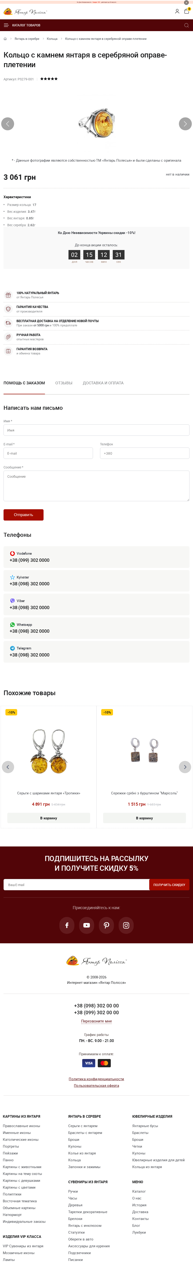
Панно (8, 1160)
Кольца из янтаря (147, 1166)
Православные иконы (21, 1125)
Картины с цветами (19, 1187)
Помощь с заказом (24, 383)
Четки (137, 1146)
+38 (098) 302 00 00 (96, 1005)
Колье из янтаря (82, 1153)
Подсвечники (79, 1252)
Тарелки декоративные (87, 1211)
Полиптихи (12, 1194)
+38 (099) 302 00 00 (96, 1012)
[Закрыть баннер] (186, 2)
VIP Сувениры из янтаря (23, 1246)
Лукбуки (139, 1232)
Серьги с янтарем (82, 1125)
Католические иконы (21, 1139)
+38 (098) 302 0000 (29, 583)
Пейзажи (10, 1153)
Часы (72, 1198)
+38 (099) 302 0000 (29, 560)
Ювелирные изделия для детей (158, 1160)
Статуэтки (76, 1232)
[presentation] (7, 123)
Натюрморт (12, 1214)
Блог (136, 1225)
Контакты (140, 1218)
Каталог (139, 1191)
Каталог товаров (26, 25)
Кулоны (74, 1146)
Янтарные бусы (145, 1125)
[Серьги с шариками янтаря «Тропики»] (48, 752)
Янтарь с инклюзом (84, 1225)
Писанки (75, 1259)
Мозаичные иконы (19, 1252)
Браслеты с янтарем (85, 1132)
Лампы (9, 1259)
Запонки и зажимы (84, 1166)
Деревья (75, 1205)
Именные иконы (17, 1132)
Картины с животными (22, 1166)
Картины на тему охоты (22, 1173)
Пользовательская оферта (96, 1085)
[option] (63, 386)
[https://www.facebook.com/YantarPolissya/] (66, 925)
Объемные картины (19, 1207)
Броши (73, 1139)
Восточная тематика (20, 1201)
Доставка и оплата (103, 383)
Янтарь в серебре (27, 39)
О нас (136, 1198)
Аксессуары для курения (89, 1246)
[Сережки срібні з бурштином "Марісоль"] (144, 752)
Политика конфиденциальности (96, 1078)
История (139, 1205)
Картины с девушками (21, 1180)
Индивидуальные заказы (24, 1221)
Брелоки (75, 1218)
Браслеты (140, 1132)
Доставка (140, 1211)
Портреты (11, 1146)
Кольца (52, 39)
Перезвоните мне (96, 1021)
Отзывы (63, 383)
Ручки (73, 1191)
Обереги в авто (80, 1239)
